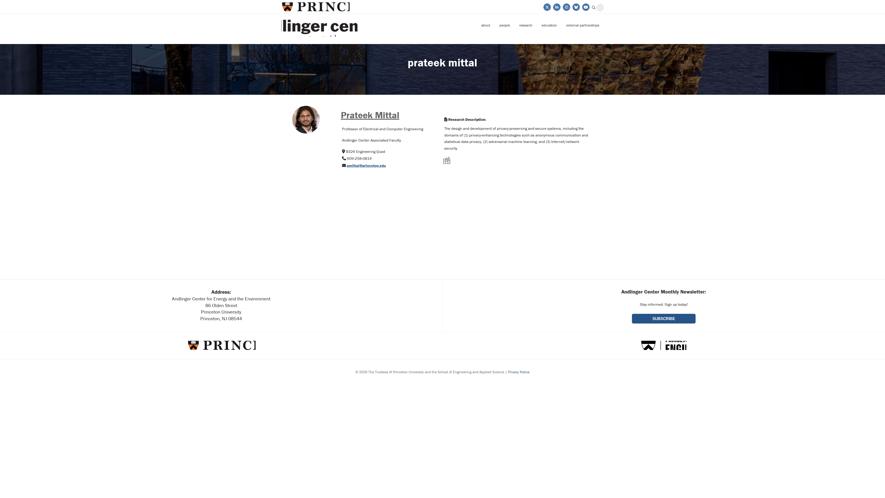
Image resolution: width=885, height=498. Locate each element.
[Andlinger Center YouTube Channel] (585, 6)
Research (525, 25)
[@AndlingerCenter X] (546, 6)
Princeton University (315, 6)
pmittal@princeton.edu (366, 165)
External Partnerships (582, 25)
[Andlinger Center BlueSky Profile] (575, 6)
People (504, 25)
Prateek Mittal (370, 115)
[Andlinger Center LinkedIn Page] (556, 6)
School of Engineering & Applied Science (663, 345)
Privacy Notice (519, 372)
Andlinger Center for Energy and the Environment (319, 25)
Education (549, 25)
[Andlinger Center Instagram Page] (566, 6)
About (485, 25)
